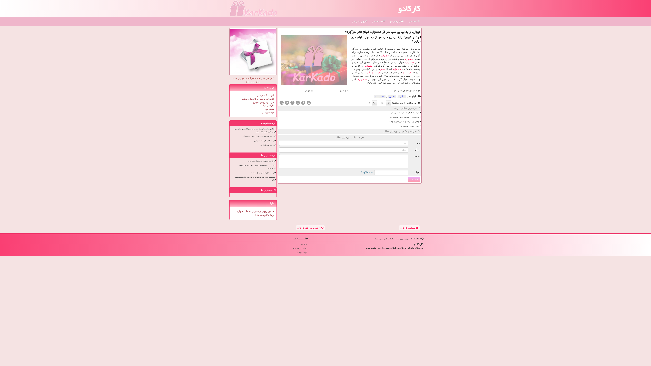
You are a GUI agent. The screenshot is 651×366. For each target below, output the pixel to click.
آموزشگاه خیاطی (265, 95)
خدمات (247, 211)
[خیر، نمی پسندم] (374, 102)
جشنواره (385, 55)
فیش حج (269, 109)
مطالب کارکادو (408, 228)
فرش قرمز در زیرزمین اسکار (409, 126)
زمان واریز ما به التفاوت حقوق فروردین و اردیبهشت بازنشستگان (257, 167)
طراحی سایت (267, 105)
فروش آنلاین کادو (359, 21)
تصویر (255, 211)
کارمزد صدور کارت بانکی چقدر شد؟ (263, 172)
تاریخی (263, 215)
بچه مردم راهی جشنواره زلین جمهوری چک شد (403, 121)
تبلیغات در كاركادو (300, 248)
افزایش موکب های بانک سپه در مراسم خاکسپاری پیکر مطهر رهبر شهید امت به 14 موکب (254, 130)
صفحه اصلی (413, 21)
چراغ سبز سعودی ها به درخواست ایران (261, 161)
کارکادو (409, 8)
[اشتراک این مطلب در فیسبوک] (303, 102)
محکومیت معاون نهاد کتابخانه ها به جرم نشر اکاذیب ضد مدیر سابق (255, 178)
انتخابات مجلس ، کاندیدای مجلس (257, 99)
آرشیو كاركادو (302, 252)
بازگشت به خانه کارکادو (309, 228)
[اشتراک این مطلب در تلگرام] (308, 102)
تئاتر (383, 69)
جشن (392, 96)
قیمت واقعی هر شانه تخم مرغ (264, 140)
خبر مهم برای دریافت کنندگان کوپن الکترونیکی (259, 136)
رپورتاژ (263, 211)
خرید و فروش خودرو (263, 102)
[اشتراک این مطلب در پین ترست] (292, 102)
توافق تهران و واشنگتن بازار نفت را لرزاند (404, 117)
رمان (271, 215)
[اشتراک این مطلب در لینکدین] (287, 102)
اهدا (257, 215)
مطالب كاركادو (377, 21)
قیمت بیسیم (268, 112)
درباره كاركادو (395, 21)
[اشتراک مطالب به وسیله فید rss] (281, 102)
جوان (240, 211)
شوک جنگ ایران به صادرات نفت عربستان (405, 113)
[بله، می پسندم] (388, 102)
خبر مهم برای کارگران (268, 145)
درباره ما (304, 244)
